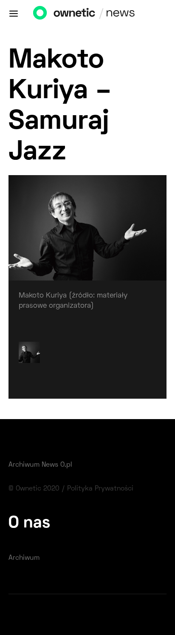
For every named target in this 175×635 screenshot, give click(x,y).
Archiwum (24, 558)
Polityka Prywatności (100, 489)
